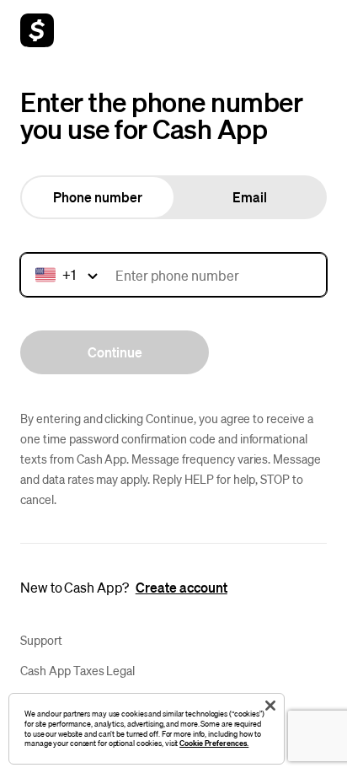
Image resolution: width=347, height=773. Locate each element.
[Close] (270, 705)
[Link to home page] (37, 30)
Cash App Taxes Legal (77, 670)
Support (41, 639)
